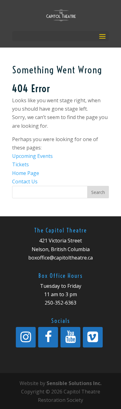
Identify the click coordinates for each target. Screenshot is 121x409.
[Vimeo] (93, 337)
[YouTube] (70, 337)
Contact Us (25, 181)
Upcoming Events (32, 156)
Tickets (20, 164)
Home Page (25, 173)
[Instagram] (26, 337)
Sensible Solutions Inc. (74, 383)
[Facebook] (48, 337)
